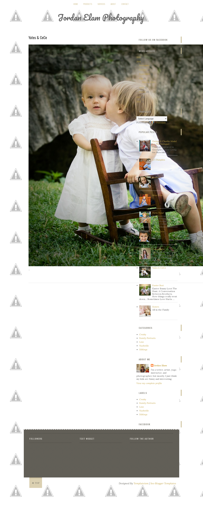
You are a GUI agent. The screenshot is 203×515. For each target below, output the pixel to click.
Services (101, 4)
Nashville (144, 345)
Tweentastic (158, 249)
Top (37, 483)
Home (75, 4)
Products (87, 4)
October (143, 69)
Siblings (143, 349)
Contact (125, 4)
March (142, 91)
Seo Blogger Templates (163, 483)
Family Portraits (147, 338)
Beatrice (156, 177)
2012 (138, 101)
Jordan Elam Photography (101, 17)
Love (141, 341)
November (144, 65)
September (144, 74)
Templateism (141, 483)
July (141, 78)
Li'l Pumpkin (158, 159)
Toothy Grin (158, 231)
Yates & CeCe (38, 37)
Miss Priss (157, 195)
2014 (138, 61)
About (113, 4)
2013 (138, 97)
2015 (138, 57)
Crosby (142, 334)
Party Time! (158, 212)
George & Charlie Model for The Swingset (164, 142)
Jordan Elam (160, 365)
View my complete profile (149, 383)
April (142, 87)
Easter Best (158, 285)
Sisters (155, 306)
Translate (161, 122)
